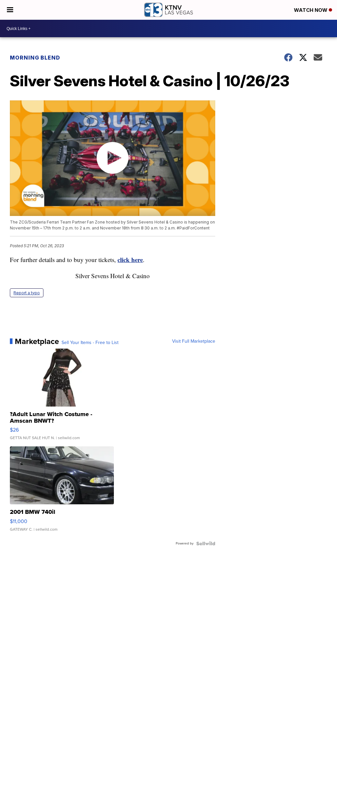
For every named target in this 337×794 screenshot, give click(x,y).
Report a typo (26, 292)
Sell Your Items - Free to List (90, 342)
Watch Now (311, 10)
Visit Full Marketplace (193, 341)
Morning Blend (35, 57)
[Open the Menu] (10, 10)
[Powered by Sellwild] (205, 543)
